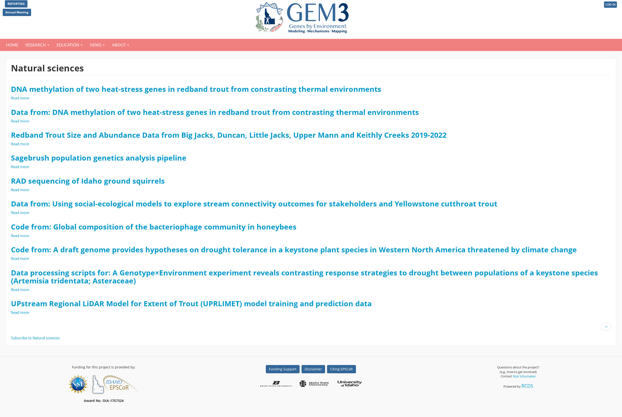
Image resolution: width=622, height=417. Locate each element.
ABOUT (119, 45)
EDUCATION (68, 45)
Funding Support (282, 369)
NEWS (96, 45)
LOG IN (610, 4)
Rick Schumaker (524, 376)
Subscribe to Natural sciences (35, 337)
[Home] (303, 16)
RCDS (527, 386)
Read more (20, 97)
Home (12, 45)
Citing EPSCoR (341, 369)
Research (36, 45)
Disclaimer (313, 369)
